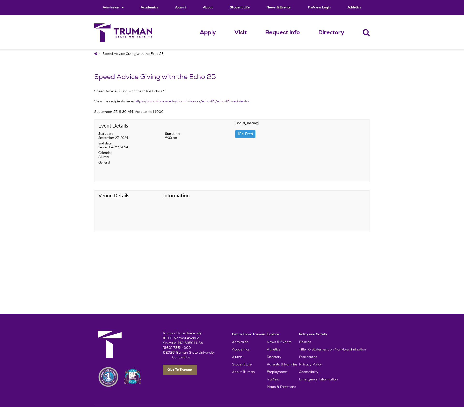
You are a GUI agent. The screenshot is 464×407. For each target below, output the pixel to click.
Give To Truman (179, 370)
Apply (208, 32)
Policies (305, 342)
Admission (111, 7)
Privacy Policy (310, 364)
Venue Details (113, 195)
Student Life (240, 7)
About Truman (243, 372)
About (208, 7)
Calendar (105, 153)
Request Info (282, 32)
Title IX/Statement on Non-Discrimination (332, 349)
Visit (240, 32)
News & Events (279, 7)
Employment (277, 372)
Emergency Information (318, 379)
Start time (172, 134)
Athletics (354, 7)
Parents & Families (282, 364)
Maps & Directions (281, 387)
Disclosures (308, 357)
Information (176, 195)
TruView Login (319, 7)
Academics (149, 7)
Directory (331, 32)
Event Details (113, 126)
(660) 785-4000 (177, 347)
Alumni (180, 7)
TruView (273, 379)
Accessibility (309, 372)
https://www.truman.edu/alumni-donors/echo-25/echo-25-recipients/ (192, 101)
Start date (105, 134)
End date (104, 143)
